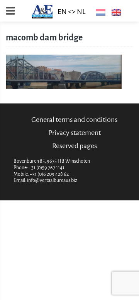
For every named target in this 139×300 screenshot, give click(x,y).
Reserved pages (74, 146)
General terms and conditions (74, 119)
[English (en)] (114, 12)
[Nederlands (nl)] (99, 12)
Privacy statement (74, 133)
